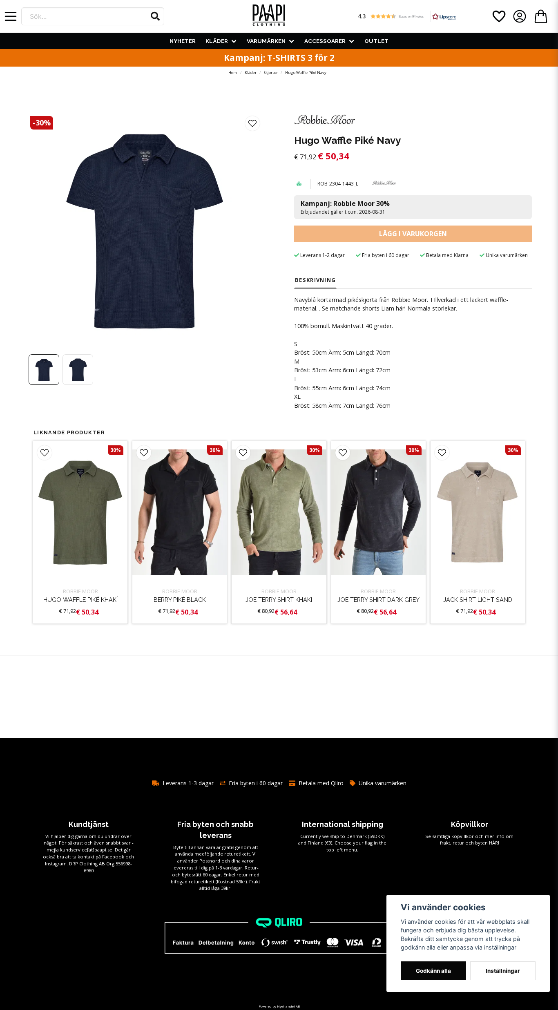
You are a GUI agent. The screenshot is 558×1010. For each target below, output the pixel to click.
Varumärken (266, 41)
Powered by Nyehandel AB (279, 1006)
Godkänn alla (433, 971)
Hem (232, 72)
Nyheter (183, 41)
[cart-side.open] (540, 16)
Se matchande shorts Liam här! (364, 308)
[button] (155, 16)
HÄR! (494, 843)
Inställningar (503, 971)
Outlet (376, 41)
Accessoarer (325, 41)
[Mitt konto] (519, 16)
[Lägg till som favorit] (498, 16)
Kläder (216, 41)
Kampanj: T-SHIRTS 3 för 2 (279, 57)
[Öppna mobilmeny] (11, 16)
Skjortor (271, 72)
